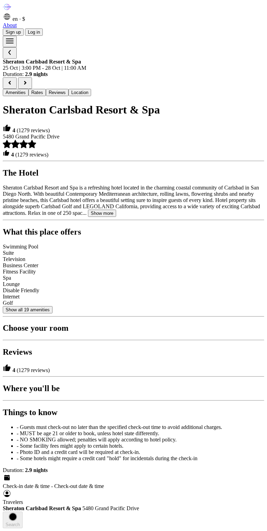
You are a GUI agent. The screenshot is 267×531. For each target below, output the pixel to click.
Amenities (16, 92)
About (10, 25)
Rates (37, 92)
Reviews (57, 92)
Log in (34, 32)
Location (79, 92)
